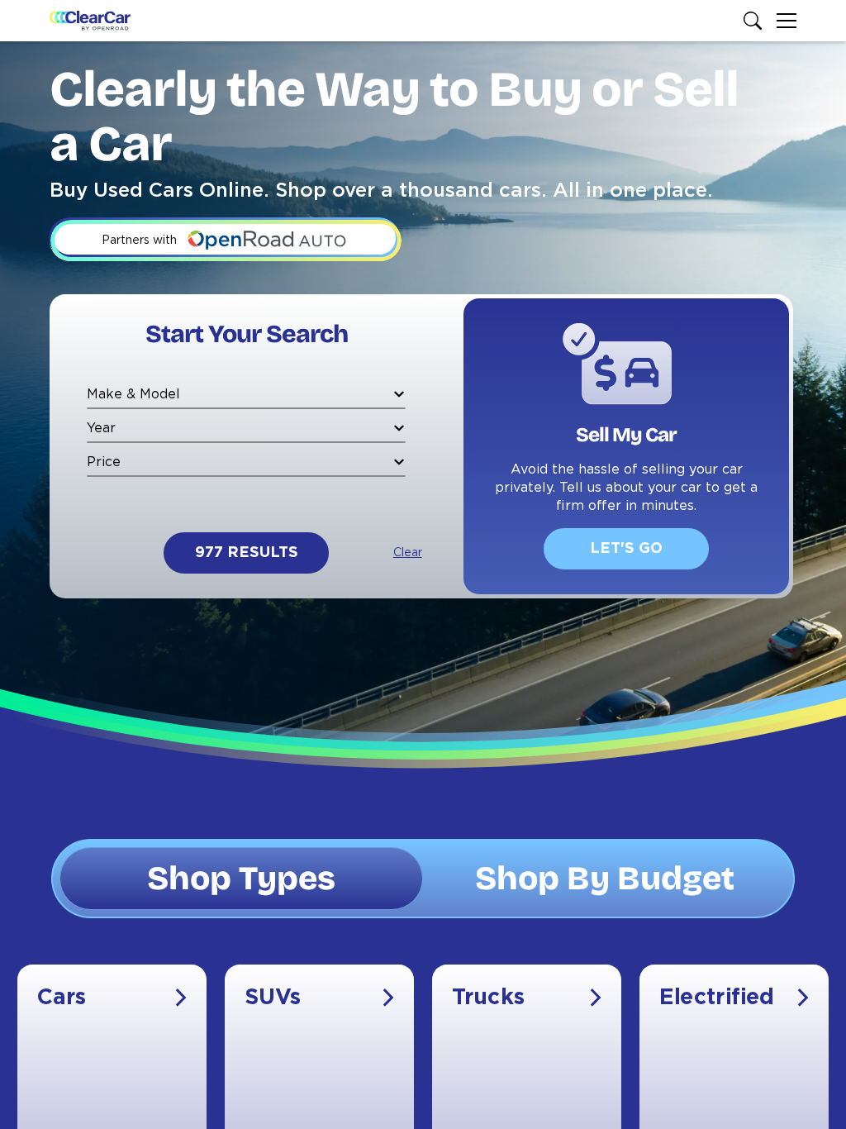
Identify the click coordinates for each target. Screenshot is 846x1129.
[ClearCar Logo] (90, 21)
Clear (407, 553)
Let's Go (626, 548)
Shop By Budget (604, 878)
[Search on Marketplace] (756, 20)
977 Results (246, 552)
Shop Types (241, 878)
